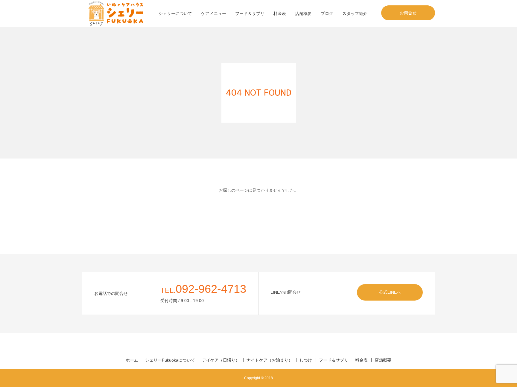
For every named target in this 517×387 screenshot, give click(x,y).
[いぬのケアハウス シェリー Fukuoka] (115, 13)
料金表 (279, 13)
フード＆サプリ (249, 13)
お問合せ (408, 12)
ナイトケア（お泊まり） (270, 360)
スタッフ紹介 (354, 13)
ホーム (132, 360)
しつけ (305, 360)
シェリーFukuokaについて (170, 360)
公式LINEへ (390, 292)
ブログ (327, 13)
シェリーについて (175, 13)
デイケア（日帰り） (221, 360)
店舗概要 (303, 13)
